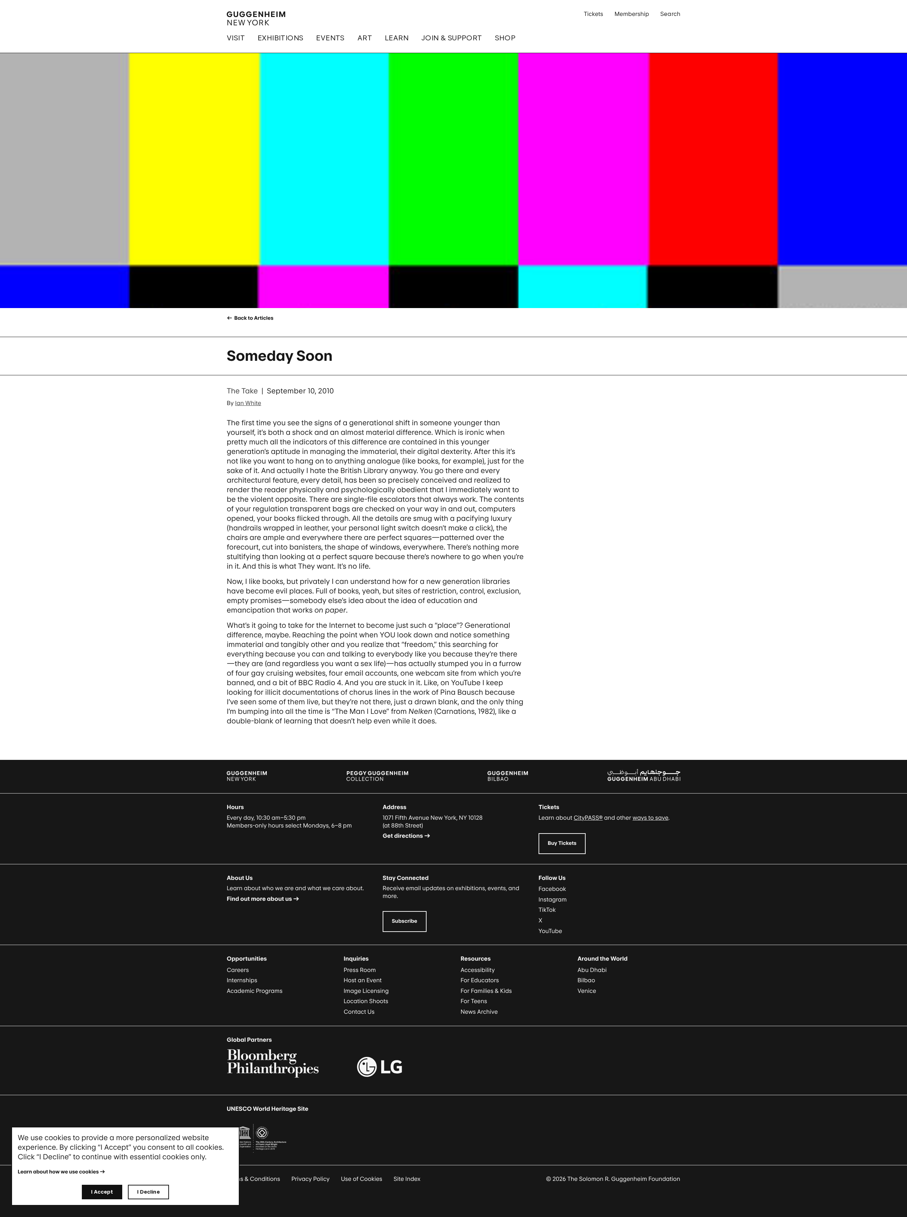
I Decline (148, 1192)
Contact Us (359, 1011)
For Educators (480, 980)
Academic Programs (254, 990)
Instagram (553, 899)
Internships (242, 980)
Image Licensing (366, 990)
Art (364, 38)
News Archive (479, 1011)
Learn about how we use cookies (58, 1172)
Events (330, 38)
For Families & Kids (486, 990)
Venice (587, 990)
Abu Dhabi (592, 969)
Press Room (360, 969)
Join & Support (451, 38)
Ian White (248, 402)
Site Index (407, 1178)
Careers (238, 969)
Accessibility (478, 969)
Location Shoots (366, 1001)
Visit (236, 38)
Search (670, 13)
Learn (397, 38)
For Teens (474, 1001)
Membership (631, 13)
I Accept (102, 1192)
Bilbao (586, 980)
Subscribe (404, 921)
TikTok (547, 909)
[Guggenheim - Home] (256, 18)
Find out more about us (259, 898)
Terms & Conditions (253, 1178)
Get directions (403, 835)
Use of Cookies (361, 1178)
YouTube (550, 930)
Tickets (593, 13)
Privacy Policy (311, 1178)
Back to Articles (253, 318)
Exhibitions (280, 38)
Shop (505, 38)
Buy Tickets (562, 843)
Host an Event (363, 980)
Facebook (552, 888)
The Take (242, 391)
